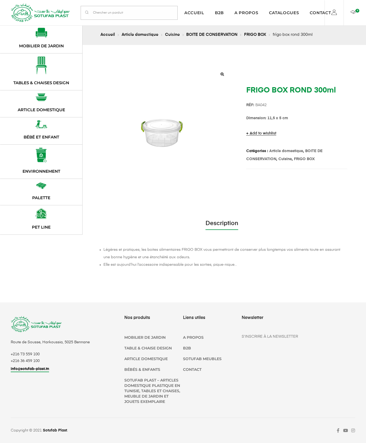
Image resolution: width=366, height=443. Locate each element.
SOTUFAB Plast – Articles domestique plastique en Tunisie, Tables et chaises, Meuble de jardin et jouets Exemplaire (152, 391)
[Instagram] (353, 430)
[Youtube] (345, 430)
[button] (222, 74)
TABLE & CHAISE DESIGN (148, 348)
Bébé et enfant (41, 137)
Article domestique (140, 35)
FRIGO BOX (255, 35)
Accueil (194, 12)
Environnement (41, 171)
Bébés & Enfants (142, 369)
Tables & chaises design (41, 82)
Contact (320, 12)
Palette (41, 197)
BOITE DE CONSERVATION (211, 35)
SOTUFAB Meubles (202, 358)
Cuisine (172, 35)
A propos (246, 12)
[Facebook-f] (338, 430)
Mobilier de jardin (41, 45)
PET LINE (41, 227)
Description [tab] (222, 223)
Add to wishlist (263, 133)
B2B (219, 12)
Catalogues (284, 12)
